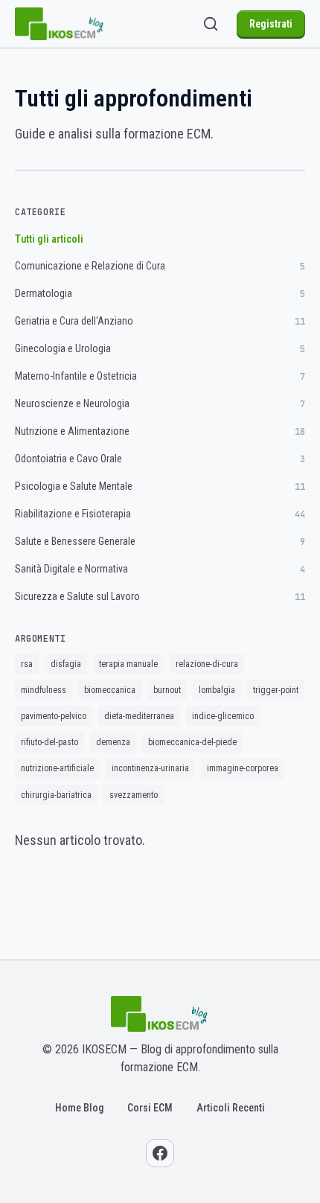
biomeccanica (109, 690)
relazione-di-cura (207, 664)
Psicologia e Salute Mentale (160, 486)
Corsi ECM (150, 1108)
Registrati (270, 24)
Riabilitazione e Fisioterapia (160, 514)
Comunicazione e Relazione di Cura (160, 266)
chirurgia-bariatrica (56, 795)
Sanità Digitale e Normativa (160, 569)
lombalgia (217, 690)
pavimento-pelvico (53, 716)
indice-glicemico (223, 716)
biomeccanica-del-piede (192, 742)
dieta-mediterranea (139, 716)
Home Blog (79, 1108)
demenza (113, 742)
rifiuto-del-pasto (49, 742)
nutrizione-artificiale (57, 768)
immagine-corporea (242, 768)
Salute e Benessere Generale (160, 541)
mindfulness (43, 690)
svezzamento (133, 795)
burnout (167, 690)
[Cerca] (210, 24)
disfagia (66, 664)
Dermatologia (160, 293)
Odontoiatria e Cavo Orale (160, 459)
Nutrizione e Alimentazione (160, 431)
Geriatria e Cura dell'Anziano (160, 321)
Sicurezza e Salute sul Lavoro (160, 596)
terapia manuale (128, 664)
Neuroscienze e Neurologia (160, 404)
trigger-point (275, 690)
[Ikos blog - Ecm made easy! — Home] (60, 23)
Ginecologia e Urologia (160, 348)
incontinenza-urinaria (150, 768)
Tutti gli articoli (49, 239)
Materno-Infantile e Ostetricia (160, 376)
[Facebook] (160, 1153)
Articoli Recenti (230, 1108)
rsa (27, 664)
